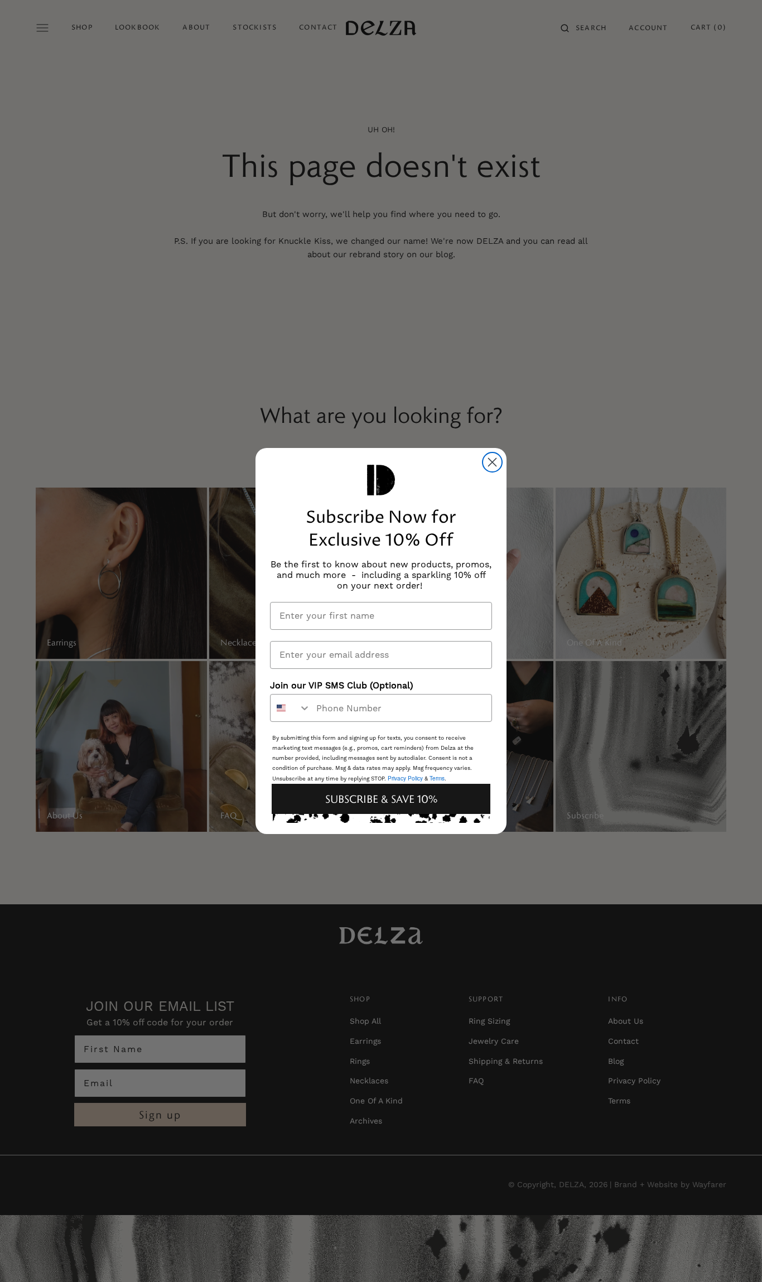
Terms (437, 778)
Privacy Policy (405, 778)
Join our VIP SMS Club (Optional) (341, 685)
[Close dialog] (492, 462)
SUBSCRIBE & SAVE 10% (381, 799)
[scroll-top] (736, 1256)
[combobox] (291, 708)
